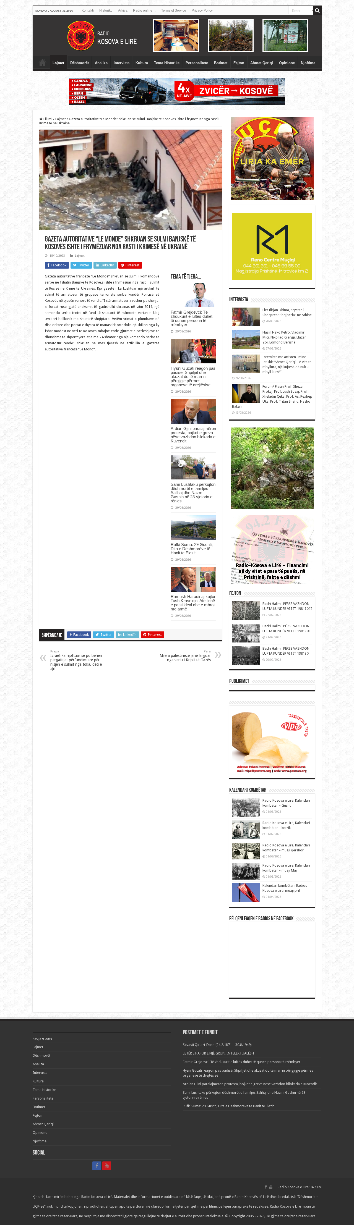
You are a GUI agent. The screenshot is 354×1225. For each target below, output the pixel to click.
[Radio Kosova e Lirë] (177, 35)
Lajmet (58, 63)
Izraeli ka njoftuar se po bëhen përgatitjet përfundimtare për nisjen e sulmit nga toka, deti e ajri (76, 660)
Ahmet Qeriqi (261, 63)
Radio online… (144, 10)
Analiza (101, 63)
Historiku (106, 10)
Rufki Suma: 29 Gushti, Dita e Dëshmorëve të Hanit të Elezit (192, 548)
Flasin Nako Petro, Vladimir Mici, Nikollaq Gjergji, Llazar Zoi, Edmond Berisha (284, 337)
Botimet (220, 63)
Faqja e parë (42, 62)
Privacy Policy (202, 10)
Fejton (238, 63)
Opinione (287, 63)
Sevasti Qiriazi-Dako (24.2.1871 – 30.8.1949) (217, 1045)
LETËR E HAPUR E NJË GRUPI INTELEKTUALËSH (218, 1053)
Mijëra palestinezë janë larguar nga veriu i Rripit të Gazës (185, 656)
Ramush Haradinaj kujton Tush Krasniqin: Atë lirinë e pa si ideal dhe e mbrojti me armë (193, 602)
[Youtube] (106, 1165)
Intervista (121, 63)
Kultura (142, 63)
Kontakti (88, 10)
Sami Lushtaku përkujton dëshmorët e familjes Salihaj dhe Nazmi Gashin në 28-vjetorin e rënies (193, 492)
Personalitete (197, 63)
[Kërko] (317, 10)
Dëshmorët (79, 63)
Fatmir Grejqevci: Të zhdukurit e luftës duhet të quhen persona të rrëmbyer (191, 318)
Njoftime (308, 63)
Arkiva (122, 10)
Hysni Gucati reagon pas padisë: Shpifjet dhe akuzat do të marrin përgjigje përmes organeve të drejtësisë (193, 376)
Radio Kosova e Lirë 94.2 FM (300, 1187)
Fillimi (47, 119)
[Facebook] (96, 1165)
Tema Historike (166, 63)
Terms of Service (173, 10)
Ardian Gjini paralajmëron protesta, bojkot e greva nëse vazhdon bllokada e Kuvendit (193, 434)
